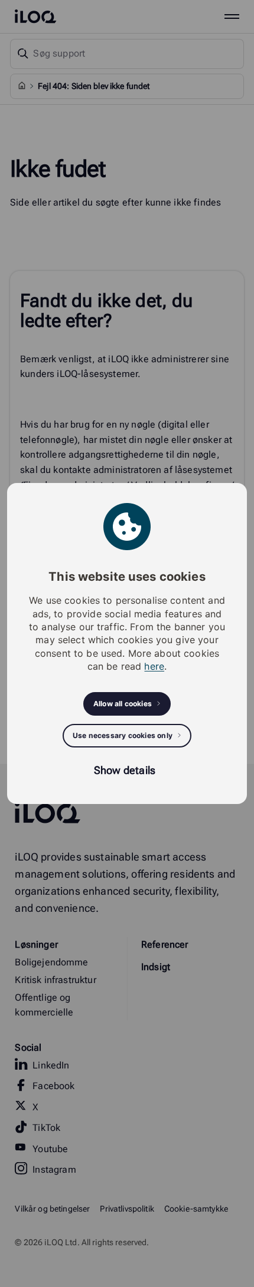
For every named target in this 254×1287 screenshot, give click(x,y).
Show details (124, 770)
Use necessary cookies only (122, 735)
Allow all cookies (122, 703)
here (154, 666)
